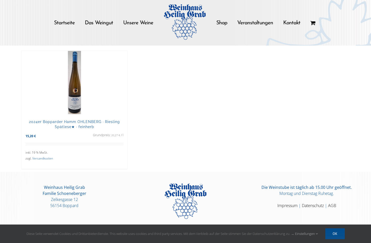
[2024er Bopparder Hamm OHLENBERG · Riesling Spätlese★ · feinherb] (74, 82)
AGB (332, 205)
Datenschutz (313, 205)
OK (335, 233)
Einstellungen (305, 233)
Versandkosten (42, 158)
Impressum (287, 205)
